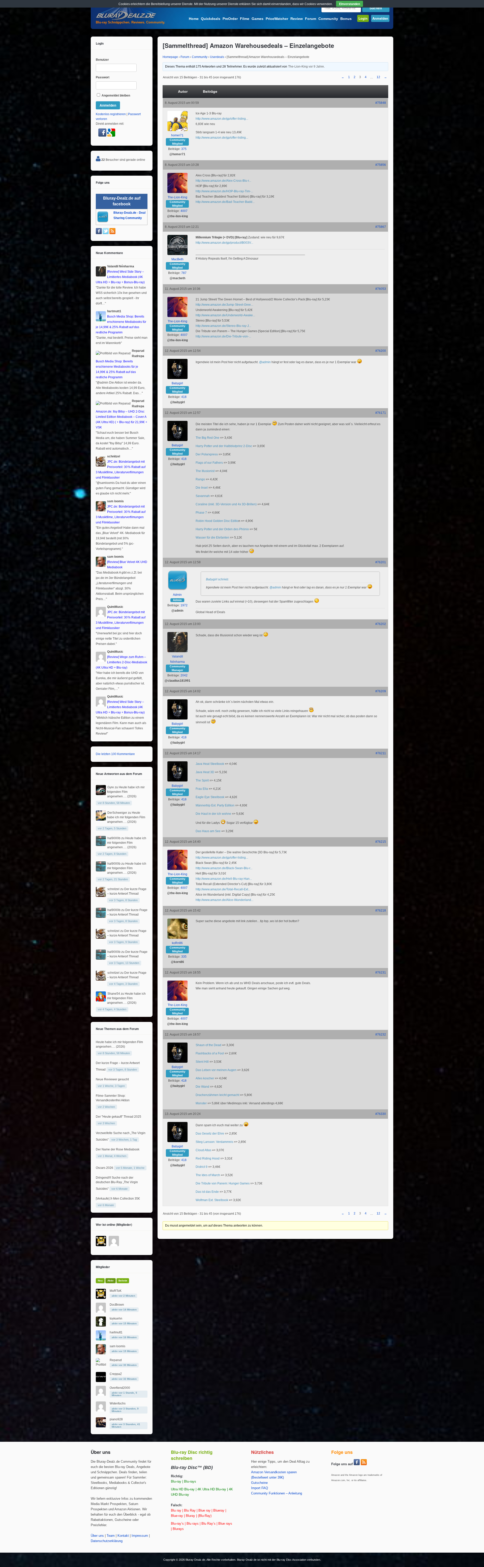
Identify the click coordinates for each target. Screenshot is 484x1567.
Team (111, 1536)
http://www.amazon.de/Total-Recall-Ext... (223, 889)
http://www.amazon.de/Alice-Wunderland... (224, 900)
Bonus (346, 19)
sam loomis (117, 1346)
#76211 (381, 753)
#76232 (380, 1034)
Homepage (170, 57)
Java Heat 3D (205, 772)
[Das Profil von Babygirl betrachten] (177, 378)
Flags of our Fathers (209, 462)
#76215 (380, 841)
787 (184, 273)
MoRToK (116, 1291)
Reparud (116, 1360)
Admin (177, 595)
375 (184, 149)
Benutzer (102, 59)
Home (194, 19)
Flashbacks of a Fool (210, 1053)
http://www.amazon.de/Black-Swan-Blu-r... (224, 868)
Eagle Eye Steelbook (210, 797)
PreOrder (230, 19)
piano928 (116, 1419)
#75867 (380, 227)
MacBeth (177, 259)
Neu (100, 1280)
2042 (184, 675)
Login (363, 18)
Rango (200, 479)
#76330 (380, 1114)
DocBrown (117, 1304)
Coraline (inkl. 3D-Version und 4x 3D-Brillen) (226, 504)
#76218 (380, 910)
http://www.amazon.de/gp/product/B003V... (224, 242)
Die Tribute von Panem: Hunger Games (223, 1183)
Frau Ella (202, 789)
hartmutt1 (116, 1332)
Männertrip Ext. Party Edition (215, 805)
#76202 (380, 624)
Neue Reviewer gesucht (112, 1079)
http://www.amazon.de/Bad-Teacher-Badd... (225, 202)
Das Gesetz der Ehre (210, 1133)
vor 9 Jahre (316, 66)
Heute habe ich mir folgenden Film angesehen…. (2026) (126, 792)
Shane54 (113, 993)
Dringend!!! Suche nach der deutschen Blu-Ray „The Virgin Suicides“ (117, 1183)
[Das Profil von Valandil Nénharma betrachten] (177, 651)
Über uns (97, 1536)
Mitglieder (103, 1267)
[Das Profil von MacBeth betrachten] (177, 254)
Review (296, 19)
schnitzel (113, 889)
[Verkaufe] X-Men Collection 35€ (118, 1198)
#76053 (380, 289)
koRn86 (177, 943)
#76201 (380, 562)
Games (257, 19)
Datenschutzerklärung (107, 1541)
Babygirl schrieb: (217, 579)
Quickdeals (210, 19)
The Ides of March (208, 1175)
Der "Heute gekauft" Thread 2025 (118, 1116)
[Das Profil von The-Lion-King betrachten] (177, 192)
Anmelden (380, 18)
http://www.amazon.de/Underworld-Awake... (225, 315)
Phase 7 (201, 512)
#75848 (380, 103)
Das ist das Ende (207, 1192)
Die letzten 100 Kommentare (115, 754)
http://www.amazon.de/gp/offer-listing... (222, 118)
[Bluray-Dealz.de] (126, 19)
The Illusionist (205, 471)
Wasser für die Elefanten (212, 537)
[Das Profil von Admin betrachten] (177, 589)
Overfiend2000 (120, 1388)
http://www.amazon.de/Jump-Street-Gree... (224, 304)
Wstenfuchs (118, 1403)
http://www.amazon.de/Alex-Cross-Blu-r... (223, 180)
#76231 (380, 972)
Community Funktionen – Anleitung (276, 1493)
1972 (184, 605)
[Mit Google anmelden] (111, 135)
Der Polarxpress (207, 454)
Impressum (140, 1536)
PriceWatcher (277, 19)
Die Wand (202, 1086)
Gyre (110, 787)
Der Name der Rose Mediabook (117, 1149)
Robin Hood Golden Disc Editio (217, 521)
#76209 (380, 691)
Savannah (203, 496)
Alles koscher (205, 1078)
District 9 (201, 1167)
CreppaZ (116, 1374)
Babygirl (177, 383)
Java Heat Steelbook (210, 764)
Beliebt (122, 1280)
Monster (201, 1103)
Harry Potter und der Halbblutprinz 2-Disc (224, 446)
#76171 (380, 413)
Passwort (102, 77)
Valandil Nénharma (177, 659)
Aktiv (110, 1280)
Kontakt (123, 1536)
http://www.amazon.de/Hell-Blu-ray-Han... (224, 879)
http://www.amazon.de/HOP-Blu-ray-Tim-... (224, 191)
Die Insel (202, 487)
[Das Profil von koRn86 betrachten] (177, 937)
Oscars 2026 (104, 1168)
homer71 (177, 135)
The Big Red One (208, 438)
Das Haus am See (208, 831)
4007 (184, 211)
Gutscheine (259, 1483)
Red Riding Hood (208, 1158)
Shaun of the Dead (208, 1045)
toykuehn (116, 1318)
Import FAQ (259, 1488)
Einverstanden (349, 4)
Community (328, 19)
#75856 (380, 165)
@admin (265, 362)
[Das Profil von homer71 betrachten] (177, 130)
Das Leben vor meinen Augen (216, 1070)
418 (184, 397)
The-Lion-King (298, 66)
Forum (310, 19)
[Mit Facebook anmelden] (102, 135)
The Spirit (202, 780)
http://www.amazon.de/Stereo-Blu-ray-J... (223, 326)
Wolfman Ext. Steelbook (212, 1200)
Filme (244, 19)
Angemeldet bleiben (115, 95)
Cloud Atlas (203, 1150)
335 (184, 956)
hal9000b (113, 838)
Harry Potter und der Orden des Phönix (222, 529)
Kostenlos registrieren (111, 114)
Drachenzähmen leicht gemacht (217, 1095)
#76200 (380, 351)
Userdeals (217, 57)
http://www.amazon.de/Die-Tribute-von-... (223, 336)
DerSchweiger (117, 812)
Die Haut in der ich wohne (213, 814)
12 (378, 77)
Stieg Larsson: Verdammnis (214, 1142)
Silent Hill (202, 1061)
